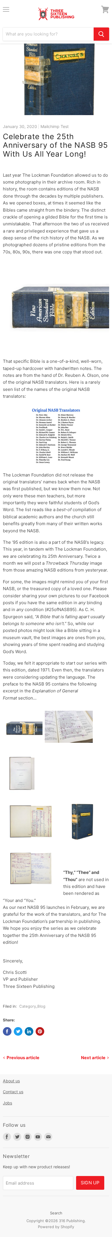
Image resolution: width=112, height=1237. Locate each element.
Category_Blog (32, 1006)
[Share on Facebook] (7, 1031)
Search (56, 1213)
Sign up (90, 1182)
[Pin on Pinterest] (40, 1031)
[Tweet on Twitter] (18, 1031)
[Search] (101, 34)
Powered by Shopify (56, 1226)
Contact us (13, 1091)
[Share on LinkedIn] (29, 1031)
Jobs (7, 1102)
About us (11, 1080)
